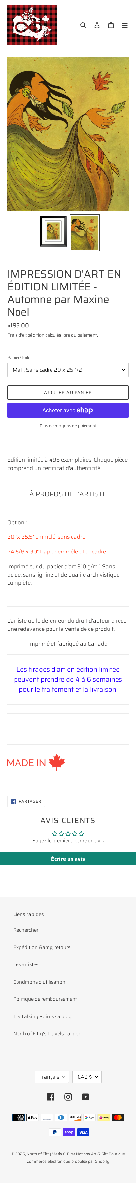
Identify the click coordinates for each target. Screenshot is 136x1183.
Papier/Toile (18, 357)
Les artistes (25, 964)
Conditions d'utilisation (39, 982)
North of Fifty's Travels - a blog (47, 1034)
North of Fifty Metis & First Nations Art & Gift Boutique (76, 1154)
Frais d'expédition (25, 335)
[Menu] (125, 25)
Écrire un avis (68, 859)
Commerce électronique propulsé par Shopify (68, 1161)
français (49, 1077)
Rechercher (25, 930)
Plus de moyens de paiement (68, 426)
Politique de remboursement (45, 999)
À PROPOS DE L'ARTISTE (68, 494)
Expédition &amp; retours (41, 947)
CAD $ (85, 1077)
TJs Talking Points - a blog (42, 1016)
